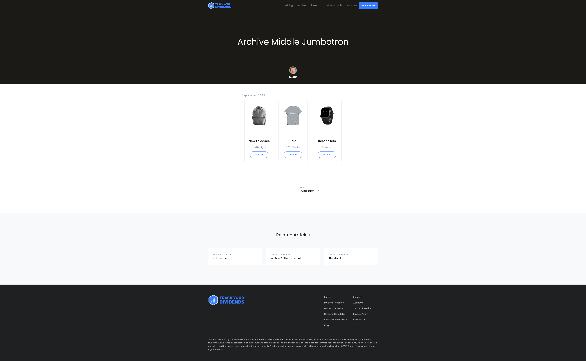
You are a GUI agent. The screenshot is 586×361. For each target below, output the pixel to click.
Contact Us (359, 319)
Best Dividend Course (335, 319)
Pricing (289, 5)
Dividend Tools (333, 5)
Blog (326, 325)
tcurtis (293, 77)
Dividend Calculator (308, 5)
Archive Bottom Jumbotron (288, 258)
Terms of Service (362, 308)
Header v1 (335, 258)
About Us (351, 5)
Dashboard (368, 5)
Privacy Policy (360, 314)
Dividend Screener (334, 308)
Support (357, 297)
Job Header (220, 258)
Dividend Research (334, 302)
